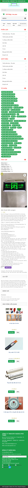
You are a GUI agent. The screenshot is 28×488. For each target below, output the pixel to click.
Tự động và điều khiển (7, 39)
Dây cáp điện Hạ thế (15, 109)
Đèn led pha (13, 127)
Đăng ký (19, 3)
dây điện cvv (4, 111)
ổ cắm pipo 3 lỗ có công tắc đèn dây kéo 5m (14, 412)
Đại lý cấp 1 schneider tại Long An (9, 140)
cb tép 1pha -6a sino (14, 323)
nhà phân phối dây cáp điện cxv (16, 111)
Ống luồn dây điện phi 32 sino (14, 382)
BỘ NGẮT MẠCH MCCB (7, 107)
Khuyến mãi (5, 55)
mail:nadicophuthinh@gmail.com (8, 234)
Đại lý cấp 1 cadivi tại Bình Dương (9, 134)
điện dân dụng (18, 143)
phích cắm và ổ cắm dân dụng (8, 114)
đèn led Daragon (13, 145)
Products (9, 23)
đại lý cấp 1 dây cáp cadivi (7, 149)
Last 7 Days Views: (5, 168)
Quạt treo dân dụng (21, 116)
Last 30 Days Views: (5, 169)
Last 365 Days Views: (6, 171)
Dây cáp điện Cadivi (18, 107)
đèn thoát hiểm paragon (18, 271)
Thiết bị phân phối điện (7, 36)
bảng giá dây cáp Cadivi (7, 91)
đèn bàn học (4, 145)
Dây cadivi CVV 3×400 (14, 352)
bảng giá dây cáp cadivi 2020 (8, 96)
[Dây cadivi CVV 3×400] (14, 343)
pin (18, 114)
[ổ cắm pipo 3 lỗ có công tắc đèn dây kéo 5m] (14, 403)
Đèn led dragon (5, 127)
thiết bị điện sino (14, 123)
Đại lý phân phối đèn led (7, 143)
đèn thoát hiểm (17, 147)
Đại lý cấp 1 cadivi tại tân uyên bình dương (11, 136)
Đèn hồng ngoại (16, 125)
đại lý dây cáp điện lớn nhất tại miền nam (11, 152)
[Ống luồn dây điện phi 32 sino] (14, 373)
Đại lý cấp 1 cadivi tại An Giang (9, 131)
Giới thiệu (4, 42)
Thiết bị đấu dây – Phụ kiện (8, 33)
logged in (8, 300)
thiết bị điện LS (5, 123)
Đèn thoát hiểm (15, 24)
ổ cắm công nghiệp (6, 156)
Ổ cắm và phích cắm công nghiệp (9, 154)
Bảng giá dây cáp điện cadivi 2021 (9, 100)
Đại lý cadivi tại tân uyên (7, 129)
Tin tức (4, 49)
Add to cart (8, 267)
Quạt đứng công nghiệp (7, 120)
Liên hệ (4, 46)
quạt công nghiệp (6, 116)
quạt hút (13, 116)
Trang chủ (4, 24)
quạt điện (12, 118)
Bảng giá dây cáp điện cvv (7, 103)
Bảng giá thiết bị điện (7, 52)
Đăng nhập (24, 3)
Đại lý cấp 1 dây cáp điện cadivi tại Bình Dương (12, 138)
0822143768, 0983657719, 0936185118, (13, 1)
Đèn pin (19, 127)
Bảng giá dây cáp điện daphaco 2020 (10, 105)
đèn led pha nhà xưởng (7, 147)
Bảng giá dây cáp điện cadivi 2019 (9, 98)
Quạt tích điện (5, 118)
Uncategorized (4, 272)
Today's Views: (4, 164)
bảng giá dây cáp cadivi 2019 (8, 94)
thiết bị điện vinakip (6, 125)
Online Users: (4, 163)
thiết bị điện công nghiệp (19, 120)
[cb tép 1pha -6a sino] (14, 314)
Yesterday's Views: (5, 166)
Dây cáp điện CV (5, 109)
